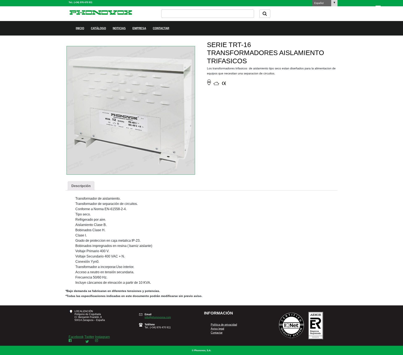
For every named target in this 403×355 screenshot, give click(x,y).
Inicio (80, 28)
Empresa (139, 28)
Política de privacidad (224, 324)
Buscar (264, 13)
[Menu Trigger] (378, 8)
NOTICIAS (119, 28)
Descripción (81, 186)
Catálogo (98, 28)
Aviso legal (217, 328)
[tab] (81, 185)
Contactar (161, 28)
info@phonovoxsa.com (158, 317)
